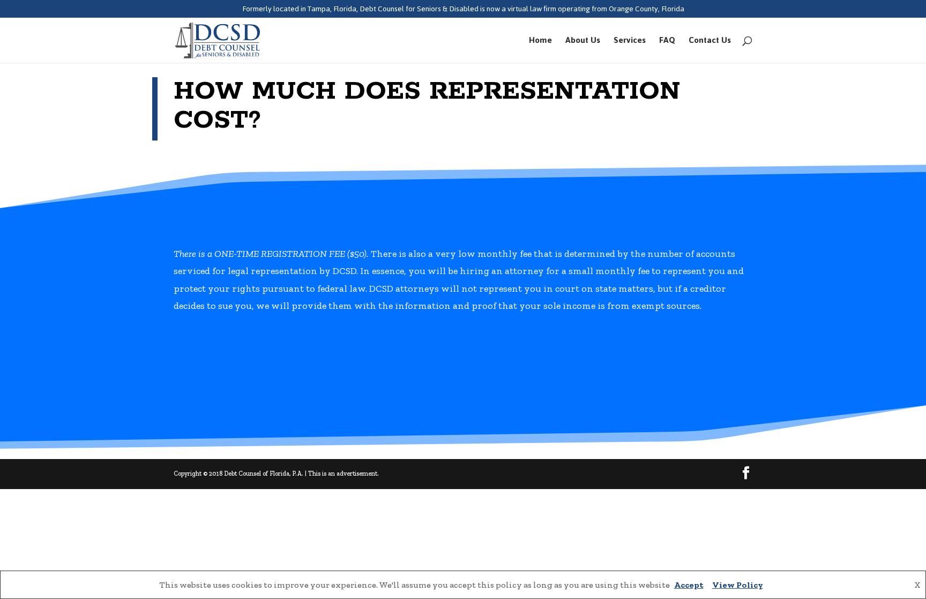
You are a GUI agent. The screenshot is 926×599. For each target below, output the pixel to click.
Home (540, 42)
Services (630, 42)
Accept (689, 585)
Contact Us (710, 42)
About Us (582, 42)
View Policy (737, 585)
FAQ (667, 42)
